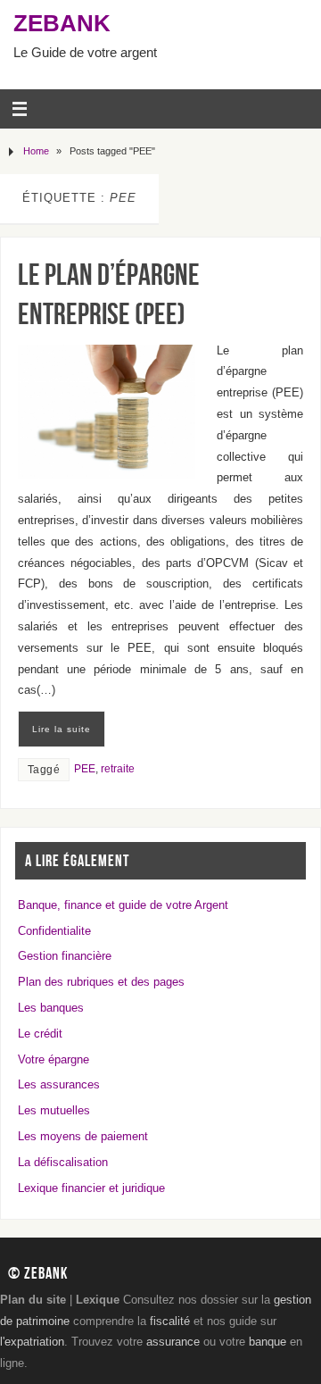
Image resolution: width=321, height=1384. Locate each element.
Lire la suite (61, 729)
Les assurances (59, 1085)
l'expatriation (32, 1342)
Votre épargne (53, 1060)
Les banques (51, 1008)
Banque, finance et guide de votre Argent (123, 905)
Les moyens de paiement (83, 1136)
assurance (173, 1342)
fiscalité (170, 1321)
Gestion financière (64, 956)
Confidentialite (54, 931)
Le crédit (40, 1034)
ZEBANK (62, 23)
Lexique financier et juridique (91, 1188)
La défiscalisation (63, 1162)
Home (36, 151)
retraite (118, 769)
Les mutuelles (54, 1111)
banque (267, 1342)
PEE (84, 769)
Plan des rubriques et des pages (101, 982)
